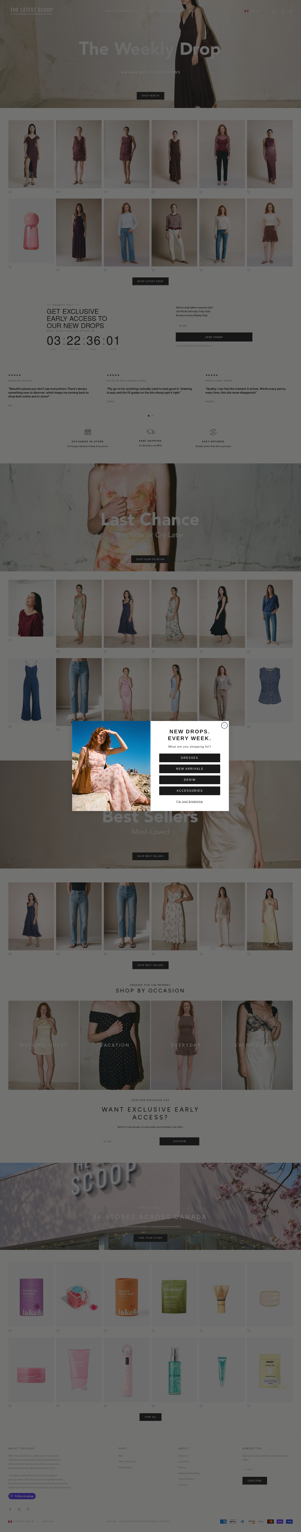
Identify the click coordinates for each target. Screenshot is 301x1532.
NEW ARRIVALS (189, 768)
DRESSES (189, 757)
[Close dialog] (224, 725)
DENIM (190, 779)
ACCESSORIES (190, 790)
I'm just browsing (189, 801)
